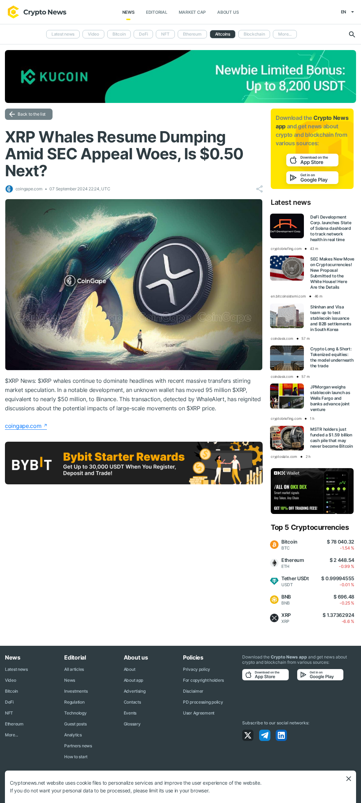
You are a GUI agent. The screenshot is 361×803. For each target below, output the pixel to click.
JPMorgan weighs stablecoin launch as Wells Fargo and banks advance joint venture (330, 398)
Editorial (156, 12)
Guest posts (75, 724)
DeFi (143, 34)
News (128, 12)
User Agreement (198, 713)
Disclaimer (193, 691)
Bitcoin (119, 34)
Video (93, 34)
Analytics (72, 734)
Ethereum (192, 34)
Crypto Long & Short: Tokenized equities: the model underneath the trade (331, 357)
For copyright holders (203, 680)
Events (130, 713)
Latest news (62, 34)
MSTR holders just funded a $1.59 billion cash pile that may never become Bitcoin (331, 438)
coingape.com (23, 425)
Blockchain (254, 34)
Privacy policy (196, 669)
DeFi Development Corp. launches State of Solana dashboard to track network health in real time (330, 228)
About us (228, 12)
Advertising (135, 691)
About (129, 669)
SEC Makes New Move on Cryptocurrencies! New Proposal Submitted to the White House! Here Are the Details (332, 273)
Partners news (78, 745)
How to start (75, 756)
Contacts (132, 702)
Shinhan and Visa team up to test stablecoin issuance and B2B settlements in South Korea (330, 318)
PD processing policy (203, 702)
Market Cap (192, 12)
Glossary (132, 724)
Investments (75, 691)
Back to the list (31, 114)
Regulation (74, 702)
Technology (75, 713)
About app (133, 680)
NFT (165, 34)
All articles (74, 669)
